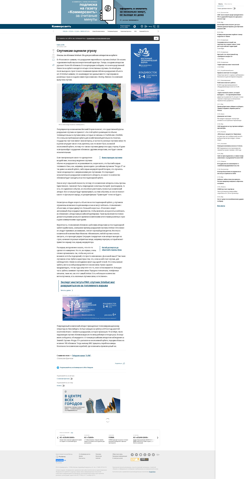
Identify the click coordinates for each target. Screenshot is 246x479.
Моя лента (228, 4)
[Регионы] (142, 26)
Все (72, 432)
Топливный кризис (112, 31)
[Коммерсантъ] (61, 26)
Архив (81, 456)
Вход (150, 26)
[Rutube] (149, 454)
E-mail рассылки (118, 458)
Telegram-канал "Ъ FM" (81, 355)
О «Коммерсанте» (84, 454)
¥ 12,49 (77, 31)
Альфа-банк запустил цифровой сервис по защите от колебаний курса (71, 440)
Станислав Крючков (63, 379)
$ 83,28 (65, 31)
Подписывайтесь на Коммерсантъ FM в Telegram (76, 367)
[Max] (153, 454)
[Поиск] (154, 26)
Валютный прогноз (126, 31)
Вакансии (99, 456)
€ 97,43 (71, 31)
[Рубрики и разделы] (158, 26)
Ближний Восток (144, 31)
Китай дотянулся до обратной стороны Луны (112, 248)
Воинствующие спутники (112, 157)
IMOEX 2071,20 (85, 31)
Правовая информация (120, 456)
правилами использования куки (98, 38)
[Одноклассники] (144, 454)
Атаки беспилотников (99, 31)
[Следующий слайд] (158, 438)
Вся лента (221, 206)
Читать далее (66, 290)
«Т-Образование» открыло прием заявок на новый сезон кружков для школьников (94, 441)
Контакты (82, 458)
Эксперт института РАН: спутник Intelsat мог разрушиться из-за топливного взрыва (88, 283)
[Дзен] (140, 454)
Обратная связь (118, 454)
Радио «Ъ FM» (60, 44)
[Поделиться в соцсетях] (53, 65)
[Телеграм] (132, 454)
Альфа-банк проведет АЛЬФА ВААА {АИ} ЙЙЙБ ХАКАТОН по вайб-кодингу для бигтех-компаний (144, 441)
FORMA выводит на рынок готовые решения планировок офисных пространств (118, 441)
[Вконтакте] (136, 454)
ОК (156, 38)
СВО (135, 31)
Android (98, 458)
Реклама (98, 454)
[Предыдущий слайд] (58, 438)
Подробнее (152, 472)
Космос (59, 385)
